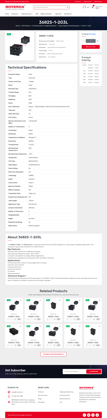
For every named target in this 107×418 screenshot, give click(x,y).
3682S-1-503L (34, 343)
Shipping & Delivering (66, 392)
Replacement (87, 1)
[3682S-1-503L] (33, 331)
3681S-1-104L (53, 317)
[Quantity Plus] (97, 41)
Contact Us (67, 14)
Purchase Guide (65, 395)
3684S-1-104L (14, 343)
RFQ (37, 14)
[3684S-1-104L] (14, 331)
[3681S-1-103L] (93, 331)
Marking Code (98, 1)
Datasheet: (42, 53)
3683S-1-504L (93, 317)
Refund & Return (65, 399)
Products (14, 14)
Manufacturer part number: (47, 41)
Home (7, 14)
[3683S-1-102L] (33, 305)
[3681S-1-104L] (53, 305)
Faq (61, 402)
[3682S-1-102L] (14, 305)
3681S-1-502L (73, 343)
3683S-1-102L (33, 317)
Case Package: (43, 50)
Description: (42, 47)
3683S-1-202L (53, 343)
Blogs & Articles (46, 14)
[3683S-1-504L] (93, 305)
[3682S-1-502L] (73, 305)
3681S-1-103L (93, 343)
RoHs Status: (42, 57)
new (9, 34)
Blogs (40, 399)
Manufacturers (27, 14)
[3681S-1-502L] (73, 331)
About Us (58, 14)
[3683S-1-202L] (53, 331)
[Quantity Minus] (83, 41)
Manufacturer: (43, 44)
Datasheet (78, 1)
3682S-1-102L (14, 317)
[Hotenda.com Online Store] (15, 7)
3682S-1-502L (73, 317)
